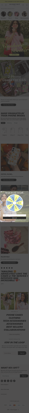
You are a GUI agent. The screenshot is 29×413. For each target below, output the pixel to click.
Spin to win (14, 217)
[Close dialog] (1, 192)
